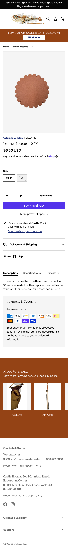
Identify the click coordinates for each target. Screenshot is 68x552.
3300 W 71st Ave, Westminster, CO (24, 459)
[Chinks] (17, 396)
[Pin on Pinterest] (21, 256)
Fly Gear (47, 414)
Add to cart (45, 195)
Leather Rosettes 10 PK (22, 47)
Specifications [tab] (32, 273)
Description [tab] (10, 273)
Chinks (17, 414)
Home (6, 47)
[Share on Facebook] (14, 256)
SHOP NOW (34, 37)
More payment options (34, 214)
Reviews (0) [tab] (53, 273)
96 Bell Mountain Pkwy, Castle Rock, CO (27, 485)
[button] (62, 19)
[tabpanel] (34, 285)
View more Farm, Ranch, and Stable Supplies (30, 375)
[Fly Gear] (47, 396)
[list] (34, 92)
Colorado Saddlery (13, 137)
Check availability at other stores (25, 231)
